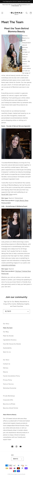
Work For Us (7, 352)
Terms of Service (8, 384)
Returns (5, 372)
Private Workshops (9, 396)
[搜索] (27, 13)
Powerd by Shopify (21, 474)
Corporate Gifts (8, 400)
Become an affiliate (9, 404)
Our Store (6, 360)
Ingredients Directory (9, 340)
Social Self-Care (6, 194)
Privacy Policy (7, 380)
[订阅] (28, 311)
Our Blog (6, 332)
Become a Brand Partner (10, 408)
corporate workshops (8, 265)
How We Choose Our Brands (12, 344)
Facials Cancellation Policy (11, 376)
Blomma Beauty (14, 474)
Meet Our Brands (8, 336)
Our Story (6, 323)
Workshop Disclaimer (9, 388)
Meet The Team (7, 327)
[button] (2, 13)
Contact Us (6, 364)
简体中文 (15, 459)
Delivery (5, 368)
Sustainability (7, 348)
